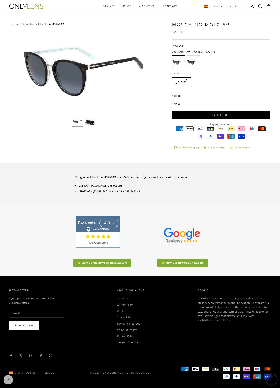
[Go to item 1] (77, 121)
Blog (127, 6)
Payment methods (128, 323)
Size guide (123, 317)
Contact (169, 6)
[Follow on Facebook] (11, 356)
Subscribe (24, 325)
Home (14, 24)
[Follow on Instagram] (31, 356)
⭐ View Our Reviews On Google (182, 263)
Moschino (28, 24)
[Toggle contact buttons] (271, 379)
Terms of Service (127, 342)
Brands (109, 6)
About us (147, 6)
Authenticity (125, 305)
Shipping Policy (127, 330)
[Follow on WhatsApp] (51, 356)
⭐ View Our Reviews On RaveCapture (102, 263)
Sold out (220, 115)
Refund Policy (125, 336)
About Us (123, 298)
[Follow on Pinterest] (41, 356)
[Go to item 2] (89, 121)
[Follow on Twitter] (21, 356)
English (234, 6)
